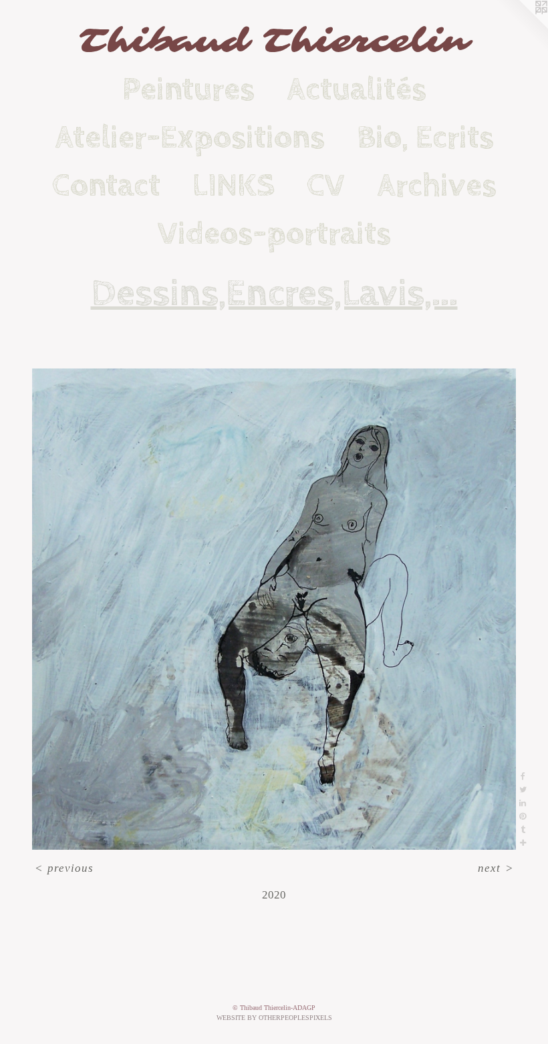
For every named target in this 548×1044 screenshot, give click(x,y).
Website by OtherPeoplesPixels (274, 1017)
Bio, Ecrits (425, 137)
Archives (437, 185)
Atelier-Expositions (190, 137)
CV (326, 185)
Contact (106, 185)
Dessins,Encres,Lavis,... (274, 294)
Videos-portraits (274, 233)
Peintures (188, 89)
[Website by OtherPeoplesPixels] (521, 26)
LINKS (233, 185)
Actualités (356, 89)
